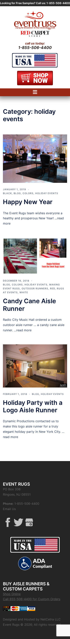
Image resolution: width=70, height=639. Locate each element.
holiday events (46, 193)
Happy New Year (27, 202)
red (52, 288)
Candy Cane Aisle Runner (29, 304)
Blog (17, 193)
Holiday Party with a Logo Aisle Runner (32, 406)
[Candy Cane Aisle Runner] (35, 256)
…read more (22, 330)
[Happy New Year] (35, 158)
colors (28, 193)
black (7, 193)
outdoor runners (35, 288)
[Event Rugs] (34, 19)
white (23, 292)
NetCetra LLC (50, 619)
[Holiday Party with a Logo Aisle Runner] (35, 366)
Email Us (9, 509)
